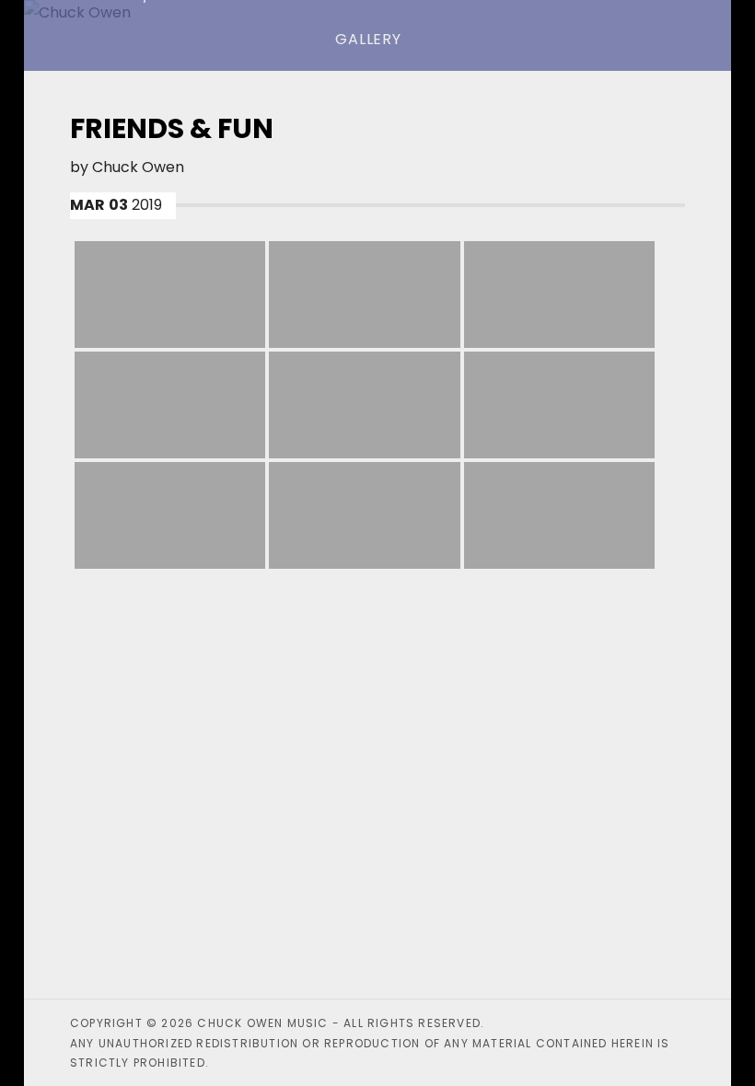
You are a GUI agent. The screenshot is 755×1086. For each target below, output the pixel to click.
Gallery (368, 39)
